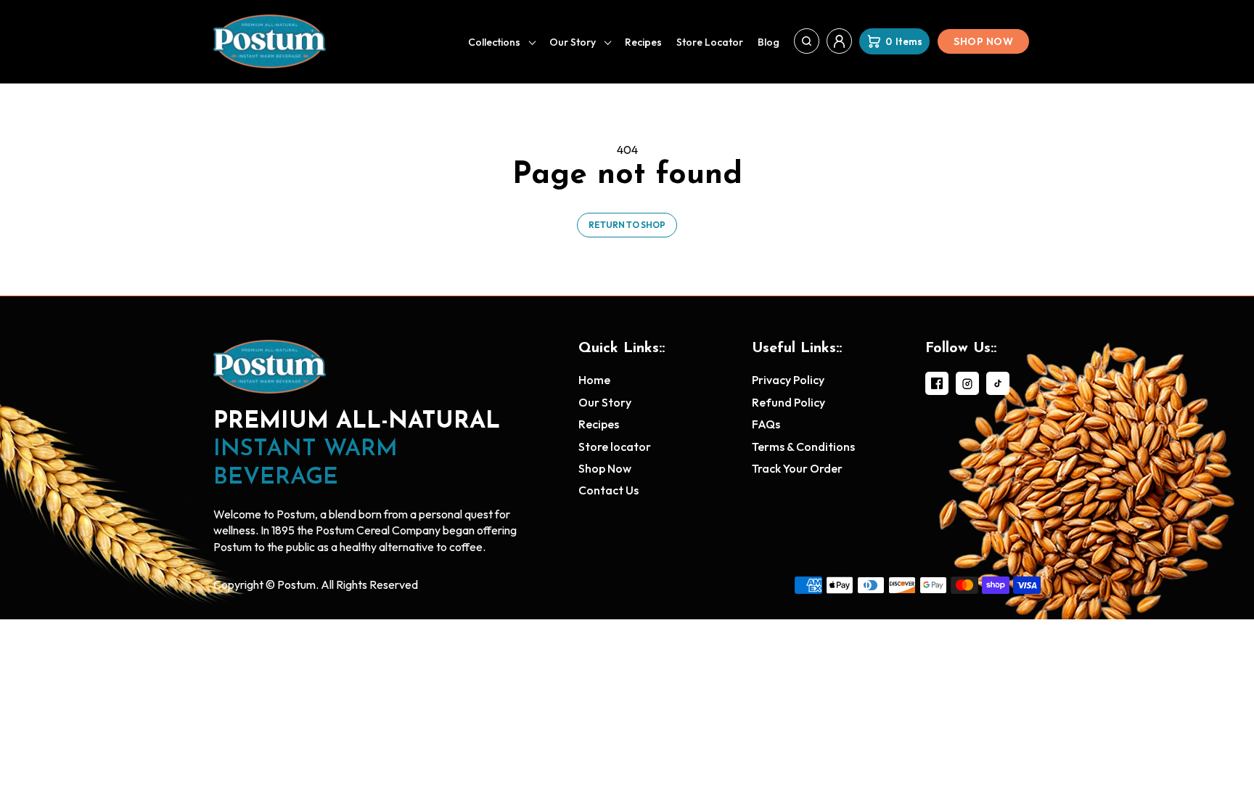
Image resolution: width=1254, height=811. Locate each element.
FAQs (766, 424)
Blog (768, 42)
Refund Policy (788, 402)
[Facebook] (936, 383)
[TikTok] (997, 383)
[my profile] (839, 41)
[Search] (806, 41)
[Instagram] (967, 383)
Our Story (572, 42)
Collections (494, 42)
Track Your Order (797, 468)
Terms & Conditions (803, 446)
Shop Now (983, 41)
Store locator (709, 42)
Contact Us (608, 490)
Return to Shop (627, 224)
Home (594, 379)
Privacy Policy (788, 379)
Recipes (643, 42)
